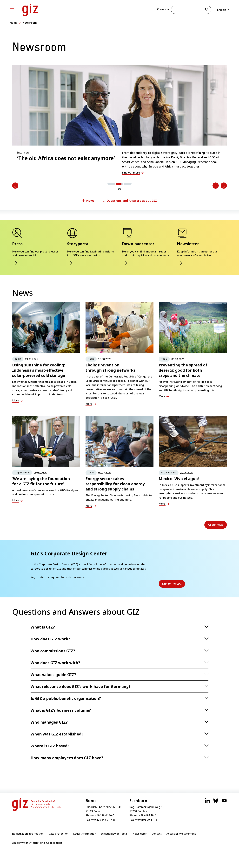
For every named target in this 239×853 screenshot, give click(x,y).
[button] (111, 183)
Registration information (28, 833)
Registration (38, 577)
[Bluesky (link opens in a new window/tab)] (215, 802)
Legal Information (84, 833)
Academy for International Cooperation (37, 843)
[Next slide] (224, 185)
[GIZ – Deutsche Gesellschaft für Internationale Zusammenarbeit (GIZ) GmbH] (30, 9)
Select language (223, 10)
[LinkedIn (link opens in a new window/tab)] (207, 802)
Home (14, 22)
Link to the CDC (173, 585)
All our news (215, 524)
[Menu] (12, 9)
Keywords (163, 9)
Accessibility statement (181, 833)
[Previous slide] (15, 185)
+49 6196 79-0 (147, 815)
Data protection (58, 833)
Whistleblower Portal (114, 833)
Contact (157, 833)
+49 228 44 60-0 (104, 815)
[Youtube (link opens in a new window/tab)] (224, 802)
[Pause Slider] (215, 185)
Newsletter (139, 833)
